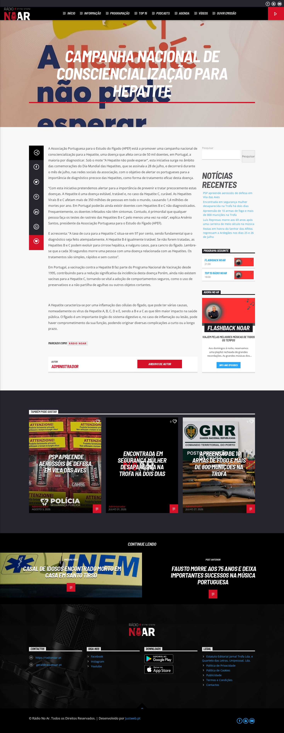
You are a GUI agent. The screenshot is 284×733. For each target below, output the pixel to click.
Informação (92, 13)
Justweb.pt (132, 718)
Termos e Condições (219, 680)
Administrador (64, 366)
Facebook (97, 656)
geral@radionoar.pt (49, 665)
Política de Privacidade (221, 665)
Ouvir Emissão (226, 13)
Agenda (184, 13)
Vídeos (203, 13)
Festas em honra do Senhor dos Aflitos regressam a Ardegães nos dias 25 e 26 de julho (228, 233)
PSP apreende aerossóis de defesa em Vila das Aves (65, 463)
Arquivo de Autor (159, 364)
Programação (119, 13)
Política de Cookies (218, 670)
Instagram (97, 661)
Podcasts (163, 13)
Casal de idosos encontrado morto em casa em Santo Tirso (72, 572)
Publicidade (214, 675)
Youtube (96, 666)
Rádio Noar (77, 343)
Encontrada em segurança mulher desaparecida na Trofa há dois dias (142, 463)
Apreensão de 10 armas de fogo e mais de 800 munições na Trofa (219, 463)
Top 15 (143, 13)
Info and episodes (228, 365)
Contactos (212, 685)
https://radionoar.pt (48, 657)
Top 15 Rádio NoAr (216, 273)
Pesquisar (207, 148)
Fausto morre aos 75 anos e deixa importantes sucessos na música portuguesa (213, 575)
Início (71, 13)
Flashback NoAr (215, 260)
